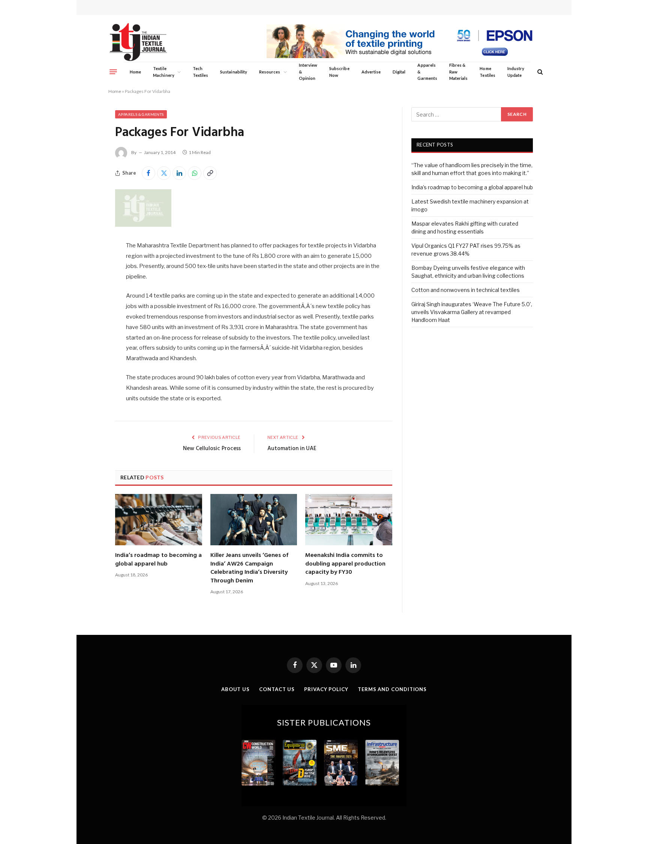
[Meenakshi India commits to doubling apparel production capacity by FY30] (348, 520)
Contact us (277, 689)
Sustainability (233, 71)
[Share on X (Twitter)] (164, 173)
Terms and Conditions (392, 689)
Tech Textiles (200, 72)
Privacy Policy (326, 689)
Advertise (371, 71)
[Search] (539, 71)
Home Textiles (487, 72)
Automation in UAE (291, 448)
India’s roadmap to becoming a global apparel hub (158, 559)
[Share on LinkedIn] (179, 173)
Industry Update (515, 72)
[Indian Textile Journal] (138, 42)
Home (135, 71)
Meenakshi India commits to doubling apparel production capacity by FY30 (345, 563)
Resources (269, 71)
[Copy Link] (210, 173)
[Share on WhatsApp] (194, 173)
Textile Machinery (163, 72)
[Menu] (113, 71)
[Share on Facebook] (148, 173)
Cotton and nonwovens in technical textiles (465, 290)
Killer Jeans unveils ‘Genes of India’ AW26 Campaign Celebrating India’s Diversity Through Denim (249, 568)
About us (235, 689)
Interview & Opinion (308, 72)
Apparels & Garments (427, 72)
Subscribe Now (339, 72)
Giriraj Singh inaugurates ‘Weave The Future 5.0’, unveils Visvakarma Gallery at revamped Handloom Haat (471, 312)
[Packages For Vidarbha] (143, 224)
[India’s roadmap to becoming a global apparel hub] (158, 520)
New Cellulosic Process (212, 448)
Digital (399, 71)
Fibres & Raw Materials (458, 72)
